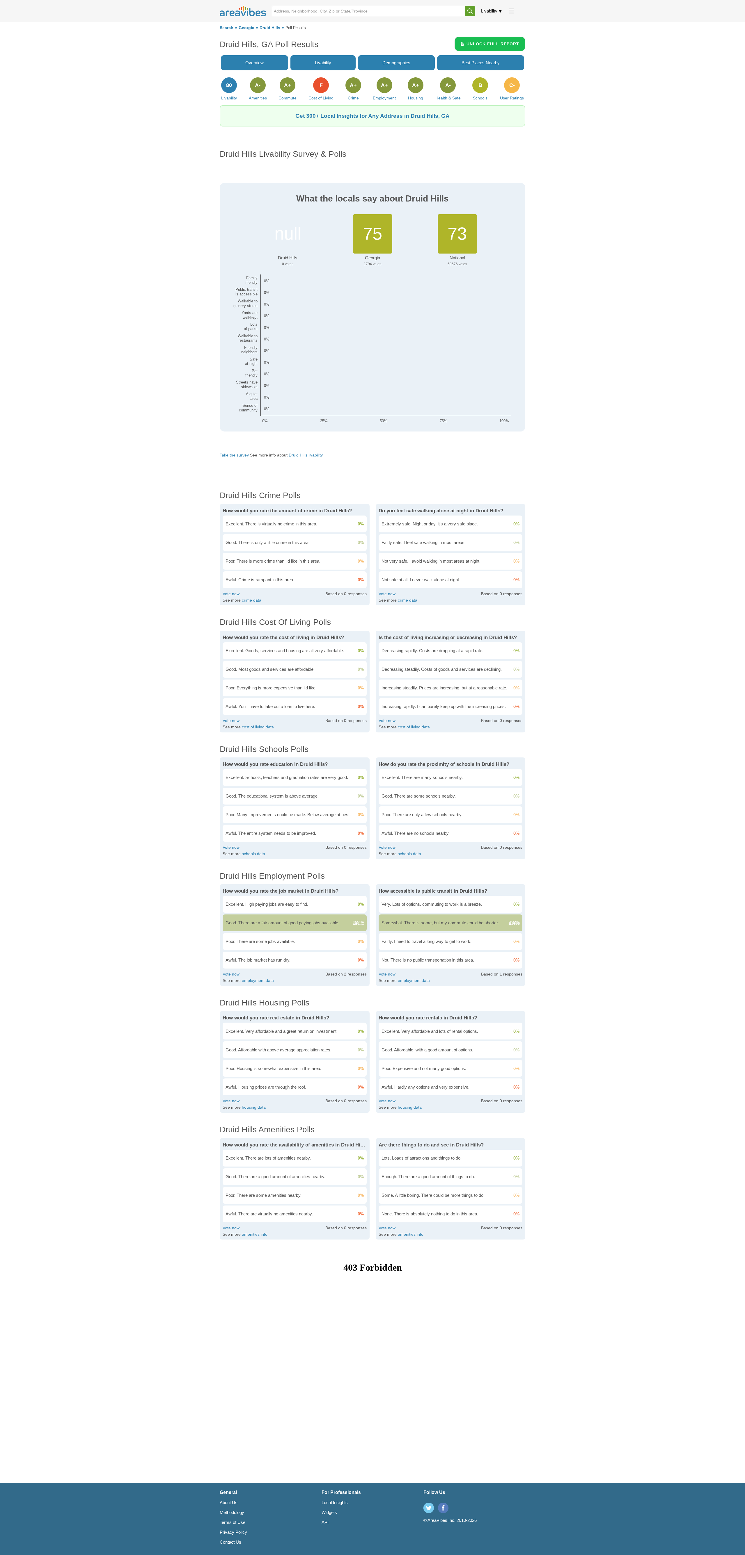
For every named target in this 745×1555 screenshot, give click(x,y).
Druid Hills (270, 28)
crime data (251, 600)
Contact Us (230, 1542)
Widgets (329, 1512)
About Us (228, 1502)
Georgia (246, 28)
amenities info (254, 1234)
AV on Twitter (428, 1508)
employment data (258, 980)
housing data (254, 1107)
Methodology (232, 1512)
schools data (253, 853)
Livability (489, 10)
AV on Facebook (443, 1508)
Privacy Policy (233, 1532)
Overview (254, 62)
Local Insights (335, 1502)
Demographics (396, 62)
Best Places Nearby (481, 62)
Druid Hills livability (306, 455)
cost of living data (258, 727)
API (325, 1522)
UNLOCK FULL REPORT (492, 44)
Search (226, 28)
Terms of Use (232, 1522)
